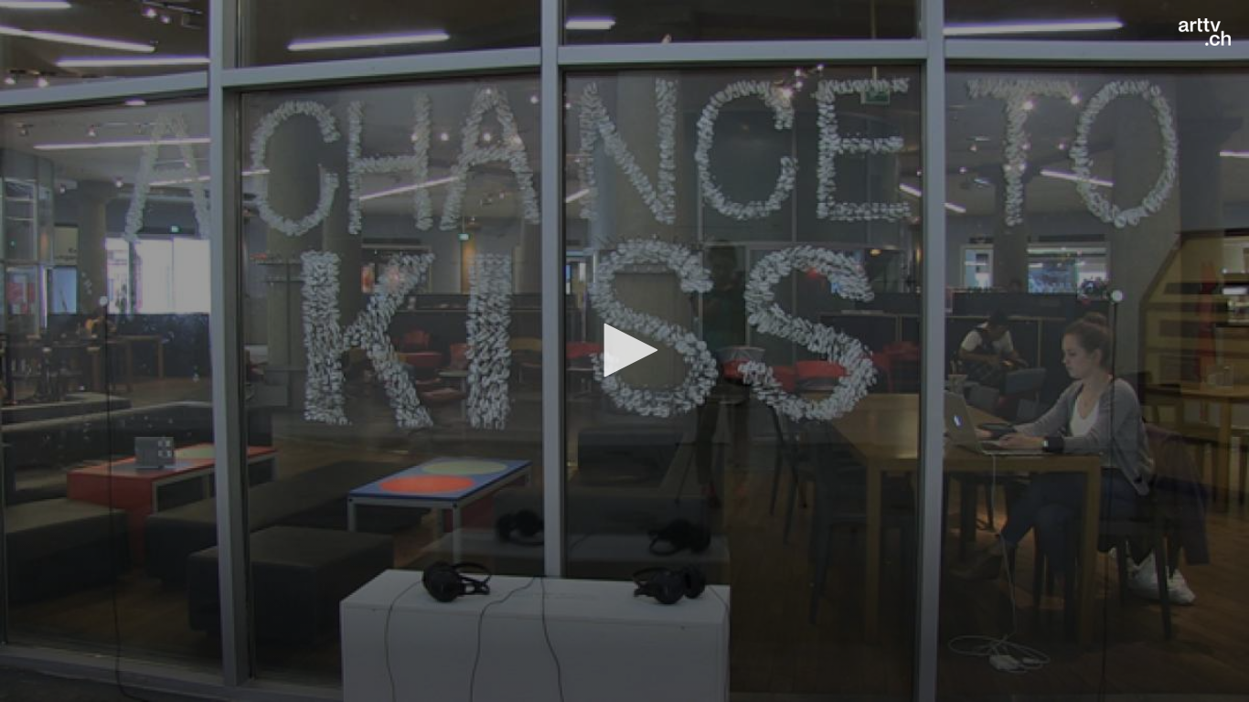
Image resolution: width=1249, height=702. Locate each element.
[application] (624, 351)
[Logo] (1205, 32)
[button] (624, 350)
